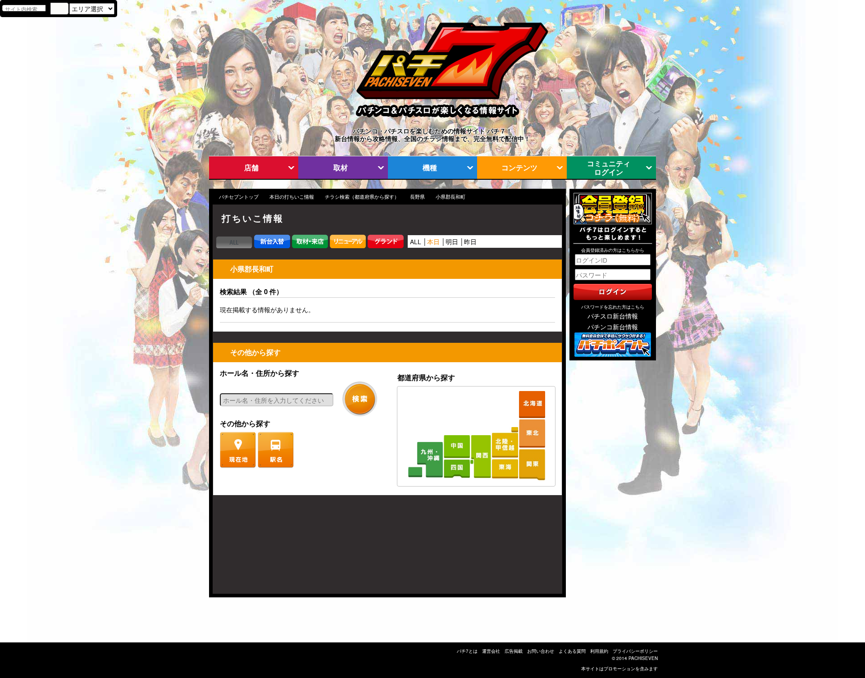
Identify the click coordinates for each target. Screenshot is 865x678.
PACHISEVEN (643, 658)
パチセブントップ (239, 196)
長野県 (417, 196)
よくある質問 (572, 651)
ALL (415, 241)
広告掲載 (514, 651)
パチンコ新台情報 (612, 326)
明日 (452, 241)
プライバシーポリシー (635, 651)
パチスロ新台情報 (612, 315)
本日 (433, 241)
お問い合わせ (540, 651)
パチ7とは (467, 651)
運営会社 (491, 651)
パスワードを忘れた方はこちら (612, 307)
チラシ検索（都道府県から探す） (362, 196)
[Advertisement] (256, 549)
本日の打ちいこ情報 (291, 196)
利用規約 (599, 651)
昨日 (470, 241)
